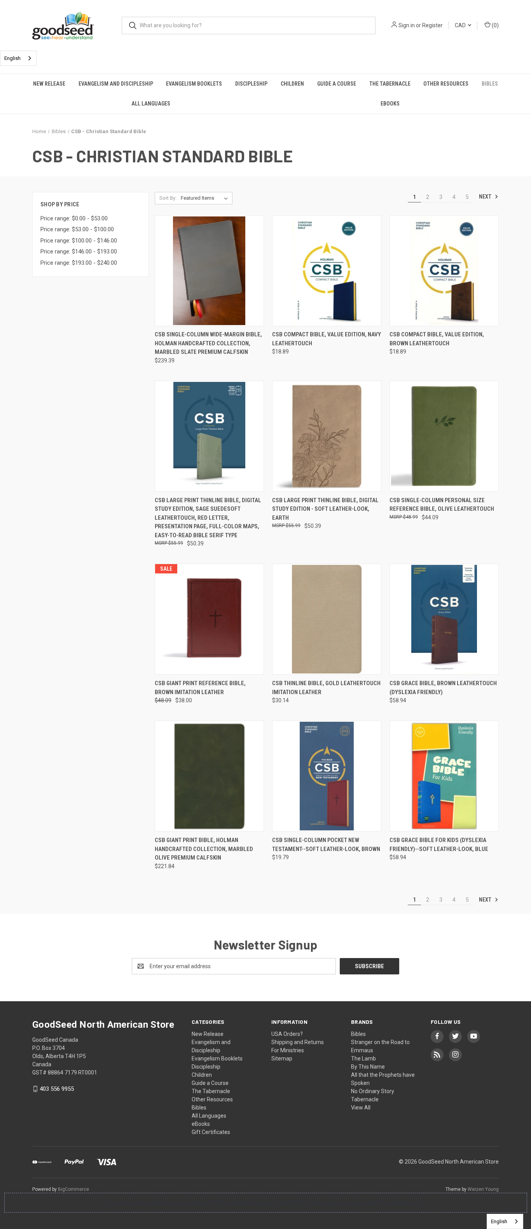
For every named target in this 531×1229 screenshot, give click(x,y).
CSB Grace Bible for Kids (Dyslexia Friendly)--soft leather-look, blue (439, 845)
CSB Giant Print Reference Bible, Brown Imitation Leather (200, 688)
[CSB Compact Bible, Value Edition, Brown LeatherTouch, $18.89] (444, 271)
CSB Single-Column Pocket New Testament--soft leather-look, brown (326, 845)
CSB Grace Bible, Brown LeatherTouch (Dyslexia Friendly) (443, 688)
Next (486, 196)
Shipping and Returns (297, 1042)
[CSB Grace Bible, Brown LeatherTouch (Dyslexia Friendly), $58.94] (444, 619)
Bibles (490, 84)
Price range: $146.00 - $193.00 (78, 251)
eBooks (390, 103)
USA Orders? (287, 1034)
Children (292, 84)
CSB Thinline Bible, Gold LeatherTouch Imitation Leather (326, 688)
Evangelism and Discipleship (116, 84)
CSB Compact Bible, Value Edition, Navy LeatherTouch (326, 339)
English (12, 58)
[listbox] (206, 198)
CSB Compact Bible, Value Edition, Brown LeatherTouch (437, 339)
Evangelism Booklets (194, 84)
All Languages (150, 103)
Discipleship (251, 84)
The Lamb (363, 1058)
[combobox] (18, 58)
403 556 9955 (57, 1088)
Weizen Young (483, 1189)
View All (360, 1107)
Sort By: (167, 198)
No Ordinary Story (372, 1091)
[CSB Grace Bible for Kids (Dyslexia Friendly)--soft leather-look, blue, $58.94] (444, 776)
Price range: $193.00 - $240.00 (78, 262)
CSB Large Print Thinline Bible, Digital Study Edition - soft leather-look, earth (325, 509)
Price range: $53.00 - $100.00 (77, 229)
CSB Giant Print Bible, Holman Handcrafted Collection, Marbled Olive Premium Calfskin (204, 849)
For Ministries (287, 1050)
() (495, 25)
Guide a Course (336, 84)
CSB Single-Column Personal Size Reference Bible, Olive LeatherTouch (442, 505)
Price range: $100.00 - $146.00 (78, 240)
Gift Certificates (211, 1132)
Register (432, 25)
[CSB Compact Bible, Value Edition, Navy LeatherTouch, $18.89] (327, 271)
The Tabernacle (389, 84)
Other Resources (445, 84)
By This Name (368, 1067)
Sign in (406, 25)
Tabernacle (365, 1099)
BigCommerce (73, 1189)
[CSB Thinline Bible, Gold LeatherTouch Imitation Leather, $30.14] (327, 619)
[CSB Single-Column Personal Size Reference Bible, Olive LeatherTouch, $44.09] (444, 436)
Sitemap (281, 1058)
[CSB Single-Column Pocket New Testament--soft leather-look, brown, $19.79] (327, 776)
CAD (461, 25)
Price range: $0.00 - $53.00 (74, 218)
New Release (49, 84)
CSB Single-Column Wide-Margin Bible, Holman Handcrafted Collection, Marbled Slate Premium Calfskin (208, 343)
